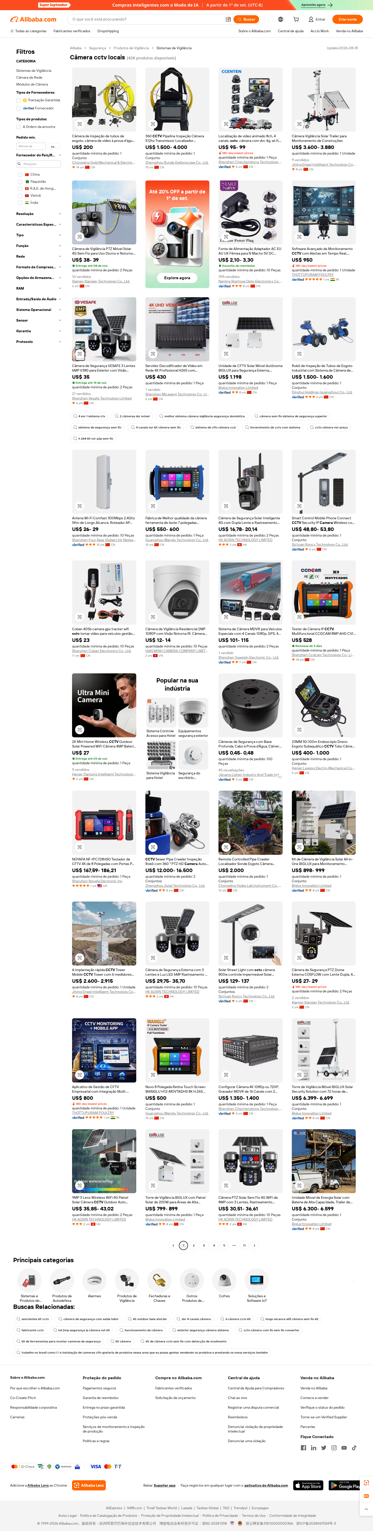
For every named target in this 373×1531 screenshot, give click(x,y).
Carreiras (17, 1417)
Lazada (186, 1508)
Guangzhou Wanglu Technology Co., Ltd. (177, 540)
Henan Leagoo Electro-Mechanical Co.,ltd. (324, 768)
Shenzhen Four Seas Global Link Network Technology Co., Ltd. (104, 540)
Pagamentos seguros (99, 1388)
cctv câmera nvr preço (331, 427)
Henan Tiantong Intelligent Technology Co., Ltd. (104, 774)
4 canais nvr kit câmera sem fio (158, 427)
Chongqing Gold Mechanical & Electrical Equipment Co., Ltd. (104, 162)
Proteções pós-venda (100, 1417)
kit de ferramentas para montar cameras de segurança (61, 1341)
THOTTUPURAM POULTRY (313, 275)
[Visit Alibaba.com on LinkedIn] (314, 1448)
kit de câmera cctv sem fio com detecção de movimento (186, 1341)
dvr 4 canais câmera (196, 1319)
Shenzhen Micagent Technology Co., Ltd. (177, 394)
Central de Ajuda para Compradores (256, 1388)
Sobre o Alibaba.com (27, 1377)
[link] (366, 1482)
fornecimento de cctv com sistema (275, 427)
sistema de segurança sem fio (99, 427)
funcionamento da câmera (144, 1330)
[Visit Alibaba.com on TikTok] (354, 1448)
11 (244, 1245)
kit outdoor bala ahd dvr (150, 1319)
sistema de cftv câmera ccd (215, 427)
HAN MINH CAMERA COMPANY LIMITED (177, 651)
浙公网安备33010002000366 (269, 1523)
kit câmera (123, 1341)
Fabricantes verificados (173, 1388)
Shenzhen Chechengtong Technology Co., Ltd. (250, 162)
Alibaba (75, 48)
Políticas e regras (96, 1441)
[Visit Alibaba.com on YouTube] (344, 1448)
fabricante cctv (33, 1330)
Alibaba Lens (38, 1485)
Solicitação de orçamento (175, 1398)
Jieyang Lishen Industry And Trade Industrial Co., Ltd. (250, 775)
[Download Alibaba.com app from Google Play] (346, 1485)
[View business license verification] (232, 1523)
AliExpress (114, 1508)
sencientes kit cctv (35, 1319)
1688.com (134, 1508)
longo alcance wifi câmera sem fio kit (291, 1319)
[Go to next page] (254, 1245)
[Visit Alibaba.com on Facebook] (303, 1448)
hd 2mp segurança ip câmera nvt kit (84, 1330)
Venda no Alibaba (313, 1388)
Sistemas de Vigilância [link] (174, 48)
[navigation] (38, 647)
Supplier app (165, 1485)
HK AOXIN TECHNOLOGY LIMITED (245, 540)
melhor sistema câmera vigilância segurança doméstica (204, 416)
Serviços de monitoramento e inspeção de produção (114, 1429)
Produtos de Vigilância (131, 48)
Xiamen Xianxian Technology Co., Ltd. (101, 281)
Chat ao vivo (237, 1398)
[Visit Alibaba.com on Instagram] (334, 1448)
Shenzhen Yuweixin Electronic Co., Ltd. (248, 657)
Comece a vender (314, 1398)
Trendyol (240, 1508)
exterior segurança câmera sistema (203, 1330)
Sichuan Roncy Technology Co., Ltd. (320, 544)
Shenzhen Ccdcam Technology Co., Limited (324, 655)
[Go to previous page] (173, 1245)
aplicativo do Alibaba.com (266, 1485)
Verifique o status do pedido (322, 1407)
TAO (226, 1508)
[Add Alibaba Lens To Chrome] (89, 1485)
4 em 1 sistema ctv (91, 416)
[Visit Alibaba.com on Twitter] (324, 1448)
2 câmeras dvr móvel (135, 416)
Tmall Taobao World (161, 1508)
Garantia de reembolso (100, 1398)
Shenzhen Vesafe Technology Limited (101, 398)
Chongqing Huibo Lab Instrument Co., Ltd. (250, 886)
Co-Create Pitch (23, 1398)
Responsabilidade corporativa (33, 1407)
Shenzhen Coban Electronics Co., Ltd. (101, 651)
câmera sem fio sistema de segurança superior (293, 416)
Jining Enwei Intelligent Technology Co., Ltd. (324, 164)
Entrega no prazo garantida (104, 1407)
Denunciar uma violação (247, 1441)
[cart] (297, 20)
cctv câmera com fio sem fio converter (271, 1330)
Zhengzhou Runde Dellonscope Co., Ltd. (177, 162)
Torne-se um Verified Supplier (323, 1417)
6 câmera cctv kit (238, 1319)
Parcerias (307, 1427)
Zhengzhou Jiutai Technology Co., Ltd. (175, 886)
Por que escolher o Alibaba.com (35, 1388)
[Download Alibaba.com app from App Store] (308, 1485)
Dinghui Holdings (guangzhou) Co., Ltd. (322, 392)
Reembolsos (238, 1417)
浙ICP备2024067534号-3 (316, 1523)
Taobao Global (207, 1508)
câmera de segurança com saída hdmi (90, 1319)
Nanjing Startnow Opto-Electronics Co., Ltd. (250, 281)
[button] (228, 19)
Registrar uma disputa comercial (253, 1407)
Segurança (97, 48)
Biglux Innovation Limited (238, 388)
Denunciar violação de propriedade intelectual (255, 1429)
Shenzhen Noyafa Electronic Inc (97, 881)
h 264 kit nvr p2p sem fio (95, 438)
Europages (260, 1508)
